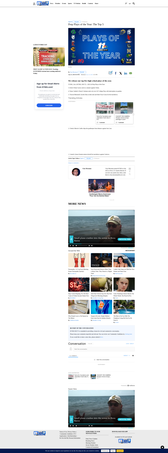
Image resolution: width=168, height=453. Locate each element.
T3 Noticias (77, 3)
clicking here (128, 334)
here (101, 337)
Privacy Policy (72, 432)
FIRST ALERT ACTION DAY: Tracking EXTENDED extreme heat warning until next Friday (47, 71)
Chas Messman (73, 72)
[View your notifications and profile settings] (133, 355)
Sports (70, 3)
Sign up (132, 343)
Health (84, 3)
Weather (57, 3)
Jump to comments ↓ (74, 163)
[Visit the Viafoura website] (131, 385)
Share (96, 3)
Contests (90, 3)
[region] (101, 364)
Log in (127, 343)
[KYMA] (42, 3)
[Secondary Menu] (35, 3)
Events (64, 3)
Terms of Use (63, 432)
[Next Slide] (133, 114)
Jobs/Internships (71, 436)
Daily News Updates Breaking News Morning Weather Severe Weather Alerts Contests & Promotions (92, 443)
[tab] (73, 355)
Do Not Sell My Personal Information (69, 438)
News (51, 3)
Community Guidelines (66, 434)
